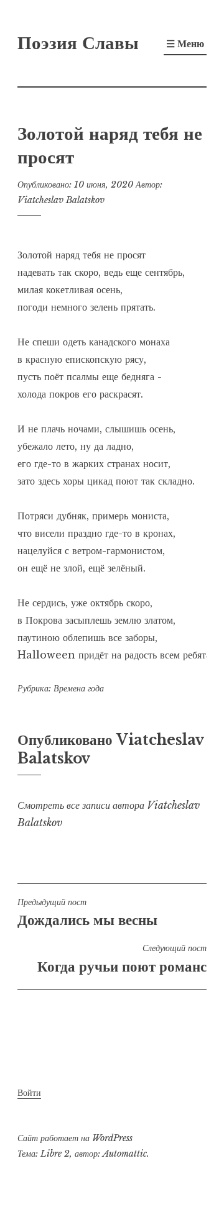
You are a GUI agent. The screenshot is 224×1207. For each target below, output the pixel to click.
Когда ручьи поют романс (122, 958)
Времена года (79, 688)
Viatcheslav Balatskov (61, 200)
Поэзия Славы (78, 43)
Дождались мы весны (87, 912)
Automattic (125, 1153)
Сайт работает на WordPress (75, 1138)
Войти (29, 1092)
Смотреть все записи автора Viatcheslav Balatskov (108, 814)
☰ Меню (185, 43)
